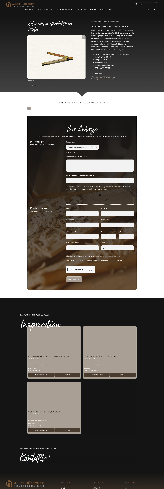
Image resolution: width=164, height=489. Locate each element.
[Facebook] (29, 85)
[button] (84, 37)
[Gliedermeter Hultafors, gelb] (54, 396)
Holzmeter (45, 365)
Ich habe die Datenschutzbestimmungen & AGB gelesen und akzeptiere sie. (95, 260)
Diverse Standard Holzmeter (35, 365)
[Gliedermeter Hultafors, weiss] (110, 340)
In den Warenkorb (41, 375)
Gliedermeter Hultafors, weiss (100, 356)
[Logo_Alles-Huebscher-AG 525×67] (22, 3)
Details (67, 375)
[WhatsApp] (32, 85)
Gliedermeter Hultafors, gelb (44, 412)
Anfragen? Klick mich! (103, 77)
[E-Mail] (35, 85)
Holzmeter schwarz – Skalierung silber (49, 356)
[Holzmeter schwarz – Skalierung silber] (54, 340)
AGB (96, 256)
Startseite (94, 21)
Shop (98, 21)
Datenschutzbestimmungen (110, 256)
